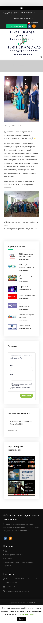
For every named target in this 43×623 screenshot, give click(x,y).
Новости (23, 126)
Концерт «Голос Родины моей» (21, 421)
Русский (34, 23)
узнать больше (24, 259)
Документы (9, 551)
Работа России (24, 326)
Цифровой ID (23, 287)
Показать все (12, 430)
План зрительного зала (14, 555)
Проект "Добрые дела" (27, 295)
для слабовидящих (17, 26)
